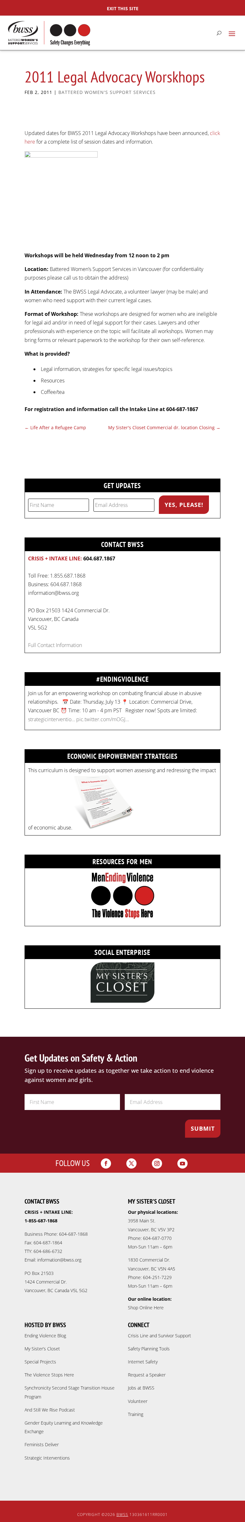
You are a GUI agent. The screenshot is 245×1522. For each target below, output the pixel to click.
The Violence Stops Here (49, 1375)
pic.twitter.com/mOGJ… (102, 719)
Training (135, 1414)
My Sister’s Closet (42, 1349)
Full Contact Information (55, 645)
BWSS (122, 1514)
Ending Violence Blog (45, 1336)
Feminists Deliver (42, 1444)
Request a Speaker (147, 1375)
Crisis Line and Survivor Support (159, 1336)
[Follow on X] (131, 1163)
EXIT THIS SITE (122, 8)
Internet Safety (143, 1362)
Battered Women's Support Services (107, 92)
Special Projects (40, 1362)
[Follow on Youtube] (182, 1163)
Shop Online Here (146, 1308)
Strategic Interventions (47, 1458)
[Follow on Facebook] (106, 1163)
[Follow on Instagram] (157, 1163)
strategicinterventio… (51, 719)
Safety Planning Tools (149, 1349)
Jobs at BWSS (141, 1388)
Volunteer (137, 1401)
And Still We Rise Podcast (50, 1410)
